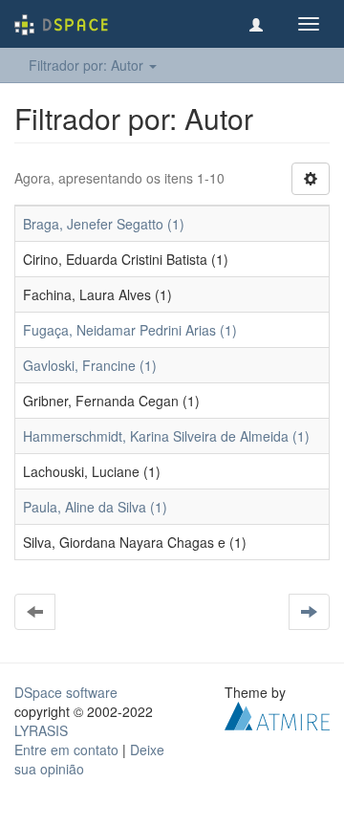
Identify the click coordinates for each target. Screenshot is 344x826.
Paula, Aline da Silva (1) (95, 506)
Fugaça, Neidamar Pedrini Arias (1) (130, 329)
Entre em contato (66, 749)
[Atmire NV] (277, 714)
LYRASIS (41, 730)
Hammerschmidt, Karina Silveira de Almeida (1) (166, 436)
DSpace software (66, 692)
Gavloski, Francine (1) (90, 365)
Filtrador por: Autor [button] (88, 65)
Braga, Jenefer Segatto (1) (103, 223)
